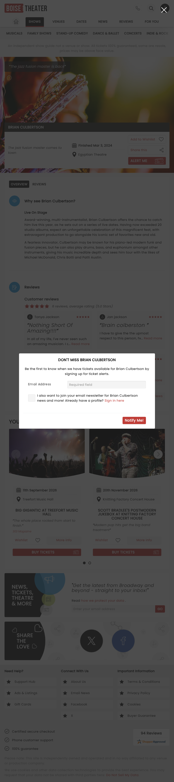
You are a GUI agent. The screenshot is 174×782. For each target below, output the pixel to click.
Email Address (39, 384)
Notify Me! (134, 420)
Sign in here (114, 400)
